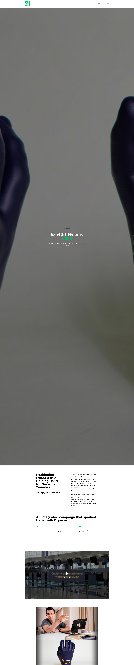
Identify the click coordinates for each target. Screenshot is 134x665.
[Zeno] (27, 5)
